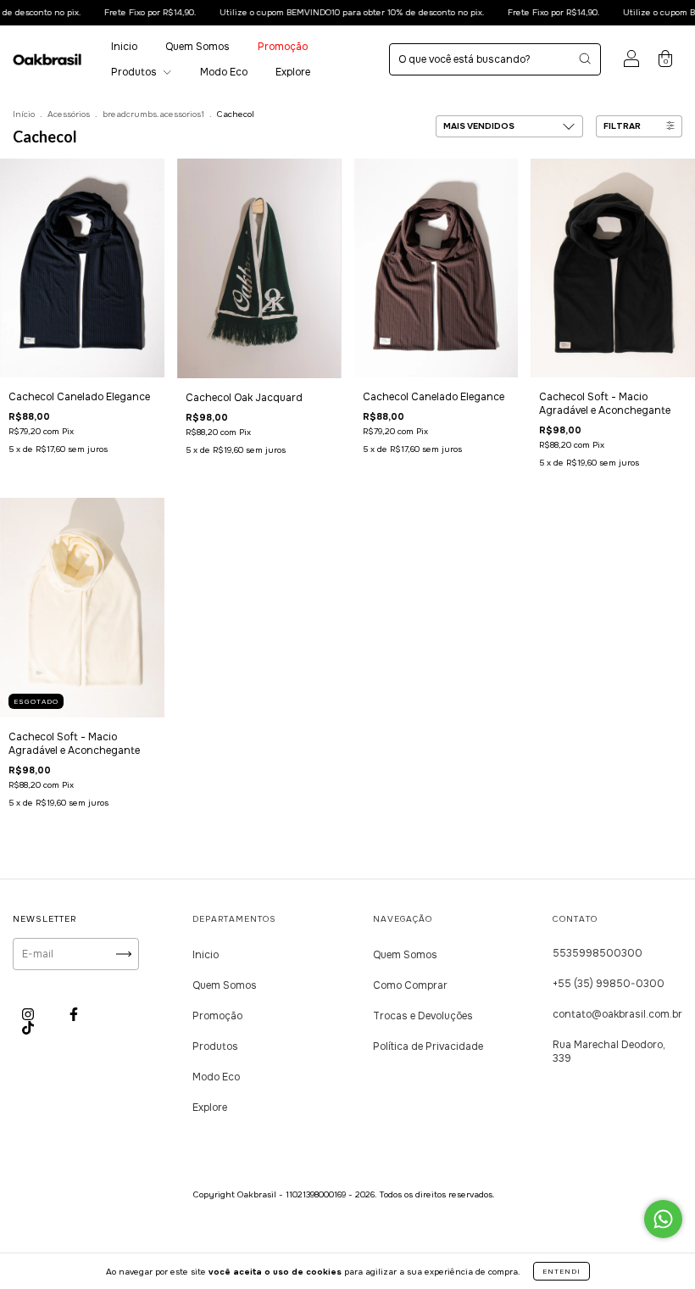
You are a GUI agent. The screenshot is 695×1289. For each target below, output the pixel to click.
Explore (292, 72)
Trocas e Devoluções (423, 1016)
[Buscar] (584, 58)
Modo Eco (223, 72)
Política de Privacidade (428, 1046)
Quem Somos (197, 46)
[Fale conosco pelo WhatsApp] (663, 1219)
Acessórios (69, 114)
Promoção (283, 46)
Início (24, 114)
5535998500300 (597, 953)
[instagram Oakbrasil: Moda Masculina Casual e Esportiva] (29, 1014)
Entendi (561, 1271)
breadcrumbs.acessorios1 (153, 114)
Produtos (135, 72)
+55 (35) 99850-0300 (608, 983)
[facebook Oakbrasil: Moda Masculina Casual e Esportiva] (73, 1014)
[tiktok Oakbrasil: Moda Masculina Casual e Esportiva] (28, 1028)
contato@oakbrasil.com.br (617, 1014)
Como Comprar (410, 985)
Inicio (124, 46)
